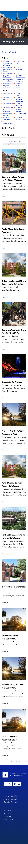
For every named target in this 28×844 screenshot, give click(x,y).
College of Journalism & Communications (20, 75)
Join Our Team (9, 810)
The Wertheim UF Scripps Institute (8, 122)
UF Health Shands (21, 113)
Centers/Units (8, 127)
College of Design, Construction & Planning (8, 69)
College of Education (19, 68)
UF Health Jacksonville (6, 118)
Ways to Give (7, 134)
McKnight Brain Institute (7, 114)
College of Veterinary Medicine (19, 109)
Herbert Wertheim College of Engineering (8, 85)
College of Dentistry (19, 94)
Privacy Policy (8, 819)
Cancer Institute (7, 93)
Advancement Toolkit (11, 799)
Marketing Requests (10, 802)
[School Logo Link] (13, 775)
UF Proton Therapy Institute (21, 118)
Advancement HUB (10, 796)
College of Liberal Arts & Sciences (8, 80)
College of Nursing (8, 103)
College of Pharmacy (19, 104)
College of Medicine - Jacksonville (19, 99)
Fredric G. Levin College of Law (20, 80)
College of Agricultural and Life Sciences (7, 63)
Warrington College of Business (19, 85)
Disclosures (8, 816)
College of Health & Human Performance (8, 75)
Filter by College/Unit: (14, 141)
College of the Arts (20, 62)
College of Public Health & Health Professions (8, 109)
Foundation (7, 813)
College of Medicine (6, 98)
